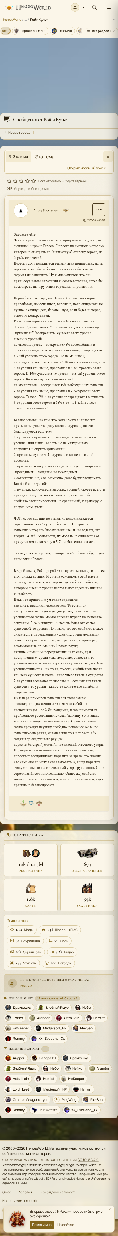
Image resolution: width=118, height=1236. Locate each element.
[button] (78, 7)
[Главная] (28, 7)
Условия (26, 1192)
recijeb (26, 985)
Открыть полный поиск (86, 168)
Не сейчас (65, 1224)
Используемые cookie (20, 1200)
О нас (6, 1192)
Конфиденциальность (59, 1192)
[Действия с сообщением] (98, 209)
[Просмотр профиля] (23, 210)
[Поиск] (94, 7)
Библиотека (19, 921)
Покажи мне (42, 1224)
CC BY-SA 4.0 (88, 1159)
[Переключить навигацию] (109, 7)
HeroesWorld (12, 19)
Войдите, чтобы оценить (30, 188)
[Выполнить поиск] (108, 156)
